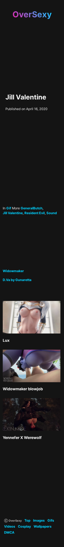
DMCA (9, 532)
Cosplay (24, 526)
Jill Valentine (13, 213)
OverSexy (32, 14)
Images (39, 520)
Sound (51, 213)
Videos (9, 526)
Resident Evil (34, 213)
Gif (8, 208)
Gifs (50, 520)
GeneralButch (31, 208)
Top (27, 520)
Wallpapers (43, 526)
